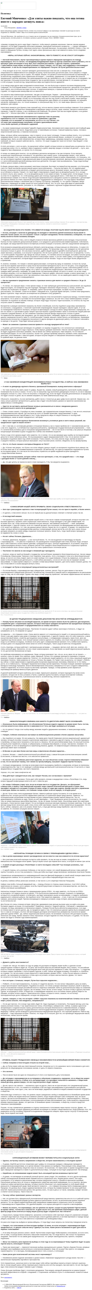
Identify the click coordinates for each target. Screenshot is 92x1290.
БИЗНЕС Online (21, 27)
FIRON (19, 1287)
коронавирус (8, 1277)
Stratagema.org (61, 1286)
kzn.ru (5, 378)
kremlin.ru (6, 502)
